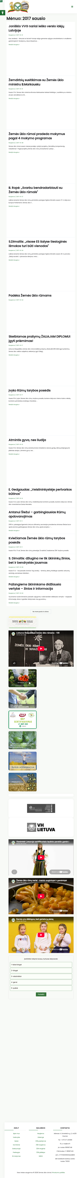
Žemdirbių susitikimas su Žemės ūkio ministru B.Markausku (36, 82)
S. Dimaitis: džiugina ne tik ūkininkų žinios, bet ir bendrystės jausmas (39, 560)
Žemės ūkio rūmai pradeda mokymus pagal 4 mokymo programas (37, 136)
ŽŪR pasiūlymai (40, 1141)
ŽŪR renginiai (40, 1149)
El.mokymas (16, 1156)
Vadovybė (16, 1137)
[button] (2, 12)
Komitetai (16, 1145)
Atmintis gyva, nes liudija (27, 440)
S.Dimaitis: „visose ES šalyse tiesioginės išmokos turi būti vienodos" (38, 243)
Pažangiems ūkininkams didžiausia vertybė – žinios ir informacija (35, 586)
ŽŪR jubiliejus (40, 1152)
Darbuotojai (16, 1149)
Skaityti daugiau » (14, 44)
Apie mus (16, 1134)
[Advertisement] (41, 60)
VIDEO (41, 1156)
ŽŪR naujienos (41, 1145)
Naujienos (12, 35)
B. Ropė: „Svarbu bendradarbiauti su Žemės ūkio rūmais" (35, 190)
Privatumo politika (58, 1173)
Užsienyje (41, 1137)
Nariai (16, 1141)
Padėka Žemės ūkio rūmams (30, 295)
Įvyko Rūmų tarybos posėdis (30, 390)
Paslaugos (16, 1152)
